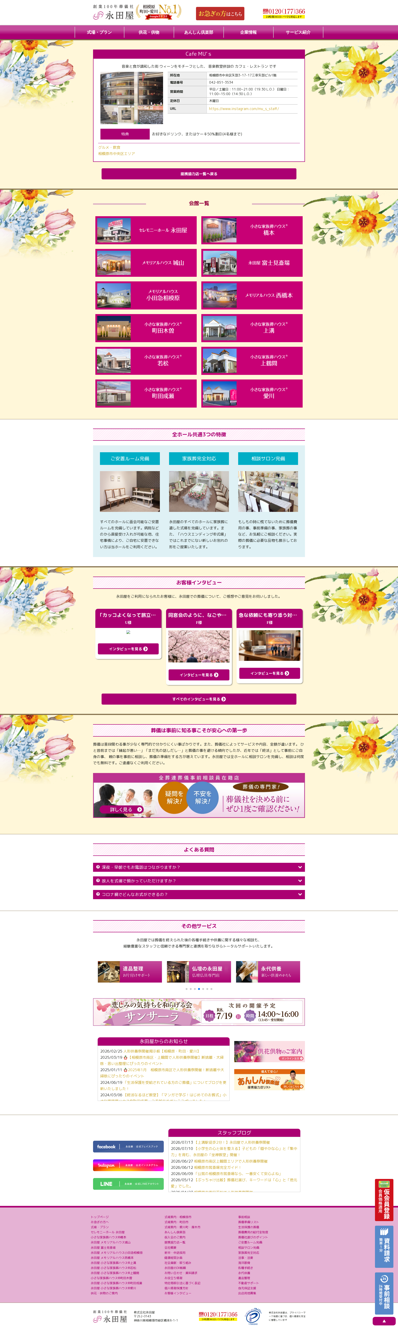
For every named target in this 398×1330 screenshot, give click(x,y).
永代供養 (244, 1273)
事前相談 (244, 1217)
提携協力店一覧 (174, 1242)
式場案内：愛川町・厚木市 (182, 1227)
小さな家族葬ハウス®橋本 (108, 1237)
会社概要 (170, 1247)
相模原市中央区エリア (116, 153)
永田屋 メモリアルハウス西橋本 (112, 1258)
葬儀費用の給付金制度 (253, 1232)
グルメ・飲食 (109, 147)
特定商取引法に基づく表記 (182, 1283)
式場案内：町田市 (176, 1222)
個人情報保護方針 (176, 1288)
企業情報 (248, 32)
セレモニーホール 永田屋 (108, 1232)
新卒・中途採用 (174, 1253)
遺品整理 (244, 1278)
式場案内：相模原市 (177, 1217)
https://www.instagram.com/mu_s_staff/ (244, 108)
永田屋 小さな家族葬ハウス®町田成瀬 (116, 1283)
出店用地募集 (247, 1293)
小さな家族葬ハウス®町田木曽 (111, 1278)
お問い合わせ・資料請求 (180, 1273)
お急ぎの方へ (100, 1222)
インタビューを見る (126, 648)
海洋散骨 (244, 1263)
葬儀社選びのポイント (253, 1237)
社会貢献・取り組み (177, 1263)
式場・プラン (99, 32)
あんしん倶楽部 (198, 32)
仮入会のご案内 (174, 1237)
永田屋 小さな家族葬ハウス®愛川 (113, 1288)
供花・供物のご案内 (104, 1293)
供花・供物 (149, 32)
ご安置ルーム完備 (250, 1242)
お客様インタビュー (177, 1293)
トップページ (100, 1217)
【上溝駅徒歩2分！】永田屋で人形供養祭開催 (232, 1142)
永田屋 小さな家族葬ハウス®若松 (113, 1268)
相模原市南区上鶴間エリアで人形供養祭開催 (231, 1161)
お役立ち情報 (173, 1278)
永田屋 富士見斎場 (103, 1247)
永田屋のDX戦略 (175, 1268)
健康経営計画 (173, 1258)
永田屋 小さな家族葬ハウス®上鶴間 (115, 1273)
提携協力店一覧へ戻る (199, 173)
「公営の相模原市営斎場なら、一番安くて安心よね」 (238, 1173)
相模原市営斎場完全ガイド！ (218, 1167)
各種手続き (245, 1268)
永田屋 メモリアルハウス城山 (111, 1242)
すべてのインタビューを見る (196, 699)
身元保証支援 (247, 1288)
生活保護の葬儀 (248, 1227)
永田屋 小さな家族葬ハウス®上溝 (113, 1263)
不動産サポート (248, 1283)
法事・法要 (245, 1258)
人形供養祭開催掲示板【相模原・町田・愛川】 (162, 1051)
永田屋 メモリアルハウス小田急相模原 (117, 1253)
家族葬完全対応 (248, 1253)
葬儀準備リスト (248, 1222)
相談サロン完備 (248, 1247)
